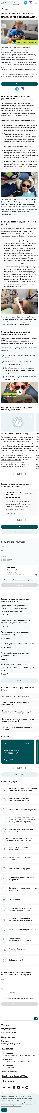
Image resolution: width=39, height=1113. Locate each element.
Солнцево (9, 1053)
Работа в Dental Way (15, 1076)
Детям (16, 3)
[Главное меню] (36, 3)
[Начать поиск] (36, 1018)
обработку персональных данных (22, 580)
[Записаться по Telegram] (25, 3)
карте (14, 1071)
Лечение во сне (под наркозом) (16, 267)
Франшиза (8, 1081)
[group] (17, 752)
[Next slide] (26, 474)
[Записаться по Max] (30, 3)
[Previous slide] (13, 474)
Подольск (9, 1065)
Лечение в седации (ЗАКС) (14, 241)
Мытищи (8, 1059)
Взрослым (8, 3)
